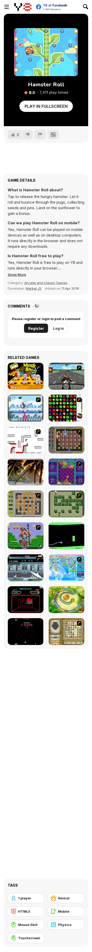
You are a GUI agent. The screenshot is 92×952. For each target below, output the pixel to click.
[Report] (40, 134)
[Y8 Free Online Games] (22, 7)
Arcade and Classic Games (45, 283)
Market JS (33, 288)
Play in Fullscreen (46, 106)
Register (36, 328)
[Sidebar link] (7, 7)
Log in (58, 328)
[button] (17, 274)
